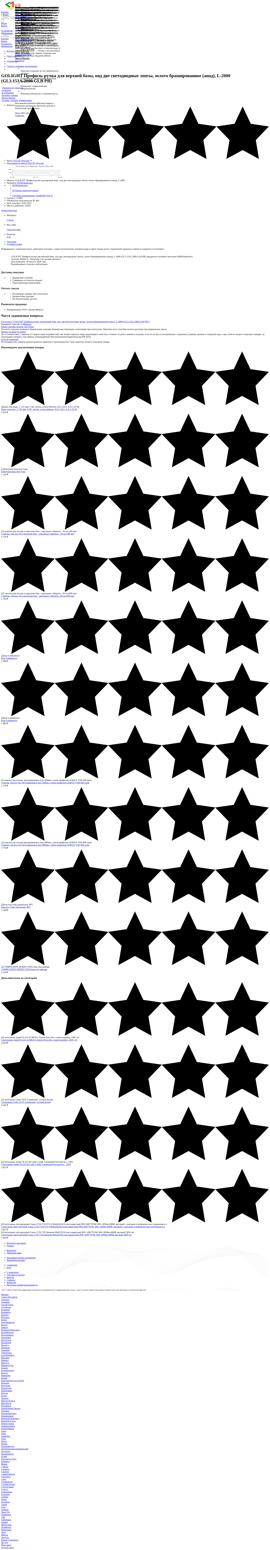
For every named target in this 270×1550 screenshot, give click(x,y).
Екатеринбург (7, 1355)
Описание (11, 241)
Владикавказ (7, 1335)
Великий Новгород (10, 1330)
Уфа (3, 1517)
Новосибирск (7, 1428)
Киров (4, 1378)
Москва (4, 1294)
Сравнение (12, 1265)
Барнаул (5, 1315)
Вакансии (11, 1282)
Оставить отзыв (14, 244)
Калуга (4, 1373)
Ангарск (5, 1299)
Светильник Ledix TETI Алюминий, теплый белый (25, 1102)
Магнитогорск (8, 1401)
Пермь (4, 1444)
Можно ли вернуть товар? (13, 332)
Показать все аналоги (12, 88)
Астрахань (6, 1307)
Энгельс (5, 1537)
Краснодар (6, 1388)
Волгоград (6, 1340)
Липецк (5, 1398)
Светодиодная (13, 229)
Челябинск (6, 1527)
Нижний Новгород (10, 1418)
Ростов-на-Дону (8, 1459)
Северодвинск (8, 1474)
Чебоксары (6, 1525)
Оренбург (5, 1436)
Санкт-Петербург (9, 1297)
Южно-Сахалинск (9, 1540)
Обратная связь (14, 1253)
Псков (4, 1456)
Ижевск (5, 1360)
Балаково (5, 1310)
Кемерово (5, 1375)
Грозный (5, 1350)
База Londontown (9, 658)
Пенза (4, 1441)
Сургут (4, 1489)
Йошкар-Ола (7, 1365)
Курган (4, 1393)
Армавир (5, 1302)
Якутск (4, 1542)
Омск (3, 1431)
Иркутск (5, 1363)
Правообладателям (16, 1260)
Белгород (5, 1317)
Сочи (3, 1479)
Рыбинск (5, 1461)
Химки (4, 1522)
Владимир (6, 1337)
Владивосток (7, 1332)
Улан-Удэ (5, 1512)
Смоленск (6, 1477)
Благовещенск (8, 1322)
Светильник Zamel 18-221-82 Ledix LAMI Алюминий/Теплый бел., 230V (36, 1164)
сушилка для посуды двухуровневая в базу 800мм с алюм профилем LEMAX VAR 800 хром (45, 845)
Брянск (4, 1327)
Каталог (5, 12)
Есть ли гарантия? (10, 339)
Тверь (4, 1499)
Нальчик (5, 1411)
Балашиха (6, 1312)
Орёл (3, 1434)
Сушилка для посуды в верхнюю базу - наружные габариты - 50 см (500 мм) (37, 534)
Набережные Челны (10, 1408)
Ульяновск (6, 1514)
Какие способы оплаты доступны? (17, 326)
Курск (4, 1396)
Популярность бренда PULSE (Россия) (25, 163)
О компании (13, 1272)
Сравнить (19, 115)
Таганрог (5, 1494)
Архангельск (7, 1304)
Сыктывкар (6, 1492)
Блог (9, 1267)
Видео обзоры (8, 98)
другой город (7, 1547)
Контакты (11, 1250)
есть (9, 237)
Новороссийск (8, 1426)
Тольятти (5, 1502)
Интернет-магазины (16, 1243)
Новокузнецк (7, 1423)
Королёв (5, 1383)
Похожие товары (10, 95)
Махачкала (6, 1403)
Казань (4, 1368)
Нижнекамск (7, 1416)
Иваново (5, 1358)
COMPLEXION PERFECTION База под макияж (24, 969)
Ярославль (6, 1545)
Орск (3, 1439)
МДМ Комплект (25, 183)
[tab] (135, 210)
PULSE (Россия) (21, 161)
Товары (10, 1245)
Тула (3, 1507)
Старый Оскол (8, 1484)
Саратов (5, 1471)
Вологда (5, 1345)
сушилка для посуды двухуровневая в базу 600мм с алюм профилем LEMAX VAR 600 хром (45, 783)
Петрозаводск (7, 1446)
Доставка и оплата (15, 1275)
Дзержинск (6, 1353)
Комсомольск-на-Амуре (12, 1380)
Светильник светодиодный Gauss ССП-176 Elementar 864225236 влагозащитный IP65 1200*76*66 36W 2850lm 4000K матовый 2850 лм (66, 1235)
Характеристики (9, 210)
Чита (3, 1532)
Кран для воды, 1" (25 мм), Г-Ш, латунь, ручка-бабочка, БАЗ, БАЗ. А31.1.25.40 (39, 409)
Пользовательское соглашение (21, 1258)
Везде (5, 15)
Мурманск (6, 1406)
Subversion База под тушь (13, 471)
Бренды (10, 1277)
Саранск (5, 1469)
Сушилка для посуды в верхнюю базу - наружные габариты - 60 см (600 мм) (37, 596)
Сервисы (11, 1280)
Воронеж (5, 1348)
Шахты (4, 1535)
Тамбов (4, 1497)
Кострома (5, 1385)
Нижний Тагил (8, 1421)
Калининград (7, 1370)
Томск (4, 1504)
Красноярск (6, 1391)
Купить (27, 54)
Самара (4, 1466)
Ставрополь (7, 1482)
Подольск (5, 1451)
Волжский (6, 1342)
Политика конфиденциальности (22, 1285)
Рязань (4, 1464)
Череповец (6, 1530)
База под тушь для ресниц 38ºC (16, 907)
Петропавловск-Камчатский (14, 1449)
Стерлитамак (7, 1487)
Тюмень (5, 1509)
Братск (4, 1325)
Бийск (4, 1320)
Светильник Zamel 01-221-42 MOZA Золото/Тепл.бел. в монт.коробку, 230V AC (39, 1040)
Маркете (27, 324)
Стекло (10, 220)
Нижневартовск (8, 1413)
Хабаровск (6, 1520)
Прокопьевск (7, 1454)
